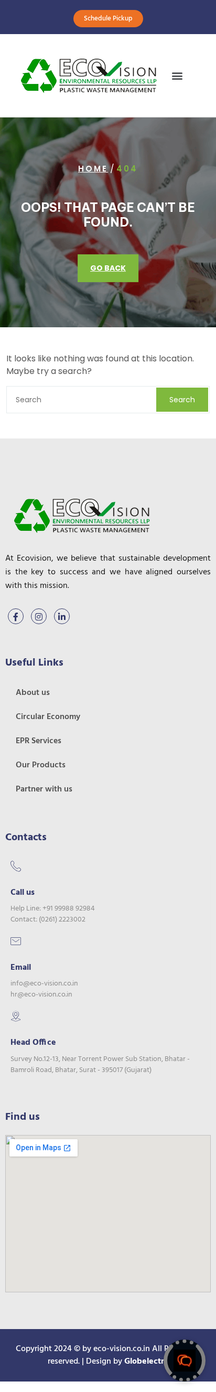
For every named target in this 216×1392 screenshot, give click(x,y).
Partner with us (44, 789)
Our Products (41, 765)
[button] (177, 75)
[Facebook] (16, 616)
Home (93, 168)
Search (182, 399)
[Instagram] (39, 616)
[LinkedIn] (62, 616)
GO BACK (108, 268)
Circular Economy (48, 717)
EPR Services (38, 741)
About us (33, 693)
